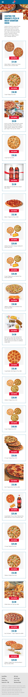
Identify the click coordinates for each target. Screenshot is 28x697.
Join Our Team (17, 678)
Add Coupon (14, 58)
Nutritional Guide (17, 682)
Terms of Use (16, 680)
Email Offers (4, 676)
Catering (3, 678)
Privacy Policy (4, 680)
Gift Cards (16, 676)
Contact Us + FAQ (5, 682)
